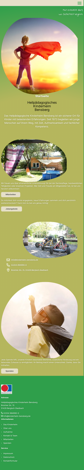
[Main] (79, 3)
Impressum (8, 453)
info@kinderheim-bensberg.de (24, 260)
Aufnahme (7, 432)
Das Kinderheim (10, 424)
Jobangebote (12, 209)
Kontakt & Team (10, 436)
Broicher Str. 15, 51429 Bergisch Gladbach (29, 270)
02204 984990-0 (19, 265)
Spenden (10, 371)
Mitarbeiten (11, 194)
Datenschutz (8, 457)
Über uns (7, 428)
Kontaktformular (10, 461)
